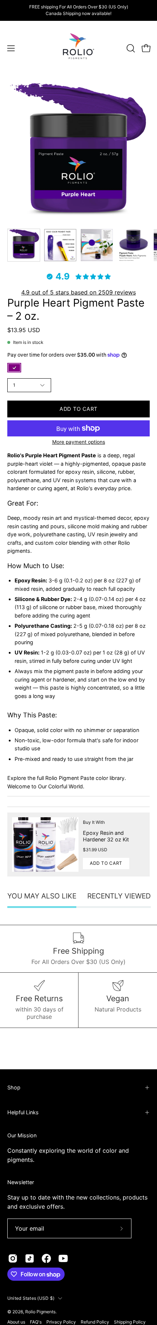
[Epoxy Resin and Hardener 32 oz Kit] (45, 844)
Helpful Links (23, 1112)
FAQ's (36, 1322)
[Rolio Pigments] (78, 48)
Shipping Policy (130, 1322)
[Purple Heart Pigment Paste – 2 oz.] (23, 245)
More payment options (78, 442)
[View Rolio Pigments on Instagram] (12, 1258)
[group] (78, 10)
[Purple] (14, 367)
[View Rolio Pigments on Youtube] (63, 1258)
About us (16, 1322)
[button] (130, 48)
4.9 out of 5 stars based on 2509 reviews (78, 292)
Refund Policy (95, 1322)
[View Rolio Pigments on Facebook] (46, 1258)
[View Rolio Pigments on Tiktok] (29, 1258)
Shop (13, 1087)
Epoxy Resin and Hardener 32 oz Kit (106, 836)
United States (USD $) (30, 1298)
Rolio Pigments (40, 1311)
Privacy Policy (61, 1322)
